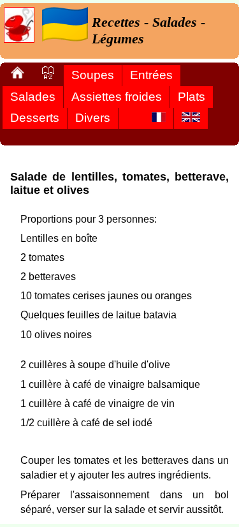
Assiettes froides (116, 96)
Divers (92, 117)
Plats (191, 96)
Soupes (92, 75)
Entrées (151, 75)
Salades (32, 96)
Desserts (34, 117)
